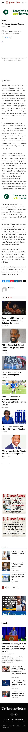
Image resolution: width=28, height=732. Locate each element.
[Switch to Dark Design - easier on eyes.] (23, 2)
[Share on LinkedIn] (8, 37)
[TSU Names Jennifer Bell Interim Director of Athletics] (14, 417)
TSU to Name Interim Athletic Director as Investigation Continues (14, 453)
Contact (22, 721)
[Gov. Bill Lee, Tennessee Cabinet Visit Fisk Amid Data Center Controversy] (6, 694)
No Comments (6, 33)
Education (4, 640)
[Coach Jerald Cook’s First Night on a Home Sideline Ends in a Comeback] (14, 308)
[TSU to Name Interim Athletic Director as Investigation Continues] (14, 442)
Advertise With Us (13, 721)
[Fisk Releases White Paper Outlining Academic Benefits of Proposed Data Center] (6, 683)
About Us (6, 719)
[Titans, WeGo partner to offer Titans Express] (14, 363)
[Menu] (3, 2)
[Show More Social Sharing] (10, 37)
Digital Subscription (17, 719)
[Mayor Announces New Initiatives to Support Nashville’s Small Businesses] (6, 566)
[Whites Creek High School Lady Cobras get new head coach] (14, 336)
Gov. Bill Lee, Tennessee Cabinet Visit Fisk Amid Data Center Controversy (18, 693)
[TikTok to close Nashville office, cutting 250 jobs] (6, 555)
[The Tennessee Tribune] (13, 2)
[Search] (25, 2)
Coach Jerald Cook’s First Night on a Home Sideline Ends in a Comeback (12, 320)
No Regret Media (5, 727)
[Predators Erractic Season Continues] (14, 49)
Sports (4, 20)
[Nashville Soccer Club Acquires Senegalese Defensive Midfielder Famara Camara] (14, 387)
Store (4, 721)
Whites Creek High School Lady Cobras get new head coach (13, 347)
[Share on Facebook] (3, 37)
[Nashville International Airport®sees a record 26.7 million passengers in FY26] (6, 578)
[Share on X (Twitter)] (5, 37)
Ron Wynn (9, 31)
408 (14, 587)
